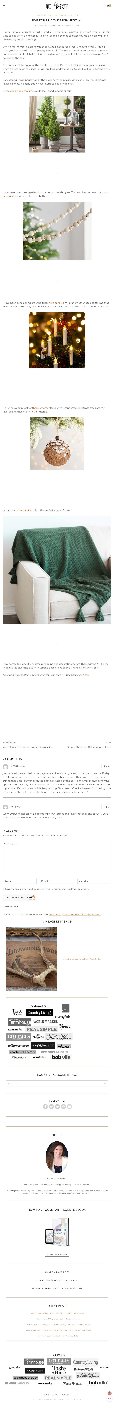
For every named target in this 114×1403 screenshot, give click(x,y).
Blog (46, 1395)
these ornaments (42, 408)
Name (8, 881)
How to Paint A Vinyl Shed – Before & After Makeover (58, 1319)
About (55, 1395)
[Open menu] (4, 5)
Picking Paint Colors (57, 1254)
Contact (66, 1395)
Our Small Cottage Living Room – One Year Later (58, 1336)
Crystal (14, 765)
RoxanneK (40, 25)
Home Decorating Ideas (46, 15)
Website (83, 881)
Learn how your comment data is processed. (75, 914)
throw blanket (23, 510)
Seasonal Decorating (69, 15)
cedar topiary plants (22, 91)
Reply (106, 766)
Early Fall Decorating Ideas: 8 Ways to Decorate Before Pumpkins (58, 1313)
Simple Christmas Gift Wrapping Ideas (89, 744)
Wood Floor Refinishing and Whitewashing (28, 744)
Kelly (13, 806)
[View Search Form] (105, 6)
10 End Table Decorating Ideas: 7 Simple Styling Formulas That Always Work (58, 1324)
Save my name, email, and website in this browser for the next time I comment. (47, 889)
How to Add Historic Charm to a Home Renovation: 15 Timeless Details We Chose (58, 1330)
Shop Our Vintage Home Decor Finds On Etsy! (82, 959)
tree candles (56, 302)
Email (45, 881)
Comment (10, 844)
